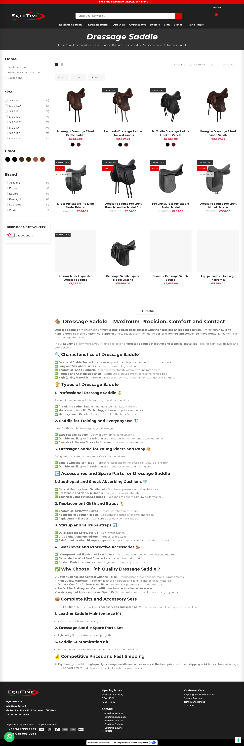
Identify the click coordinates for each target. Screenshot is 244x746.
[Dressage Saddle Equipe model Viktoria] (123, 251)
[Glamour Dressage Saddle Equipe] (171, 251)
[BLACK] (73, 145)
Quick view (88, 91)
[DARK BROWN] (79, 145)
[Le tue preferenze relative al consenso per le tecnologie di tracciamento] (238, 740)
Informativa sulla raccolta (99, 742)
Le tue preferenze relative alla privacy (131, 742)
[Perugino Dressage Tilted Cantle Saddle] (218, 106)
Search (178, 16)
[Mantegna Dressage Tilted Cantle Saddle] (75, 106)
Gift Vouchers (24, 235)
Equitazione (15, 77)
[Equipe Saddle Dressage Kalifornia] (218, 251)
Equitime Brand (17, 67)
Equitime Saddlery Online (24, 72)
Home (11, 59)
